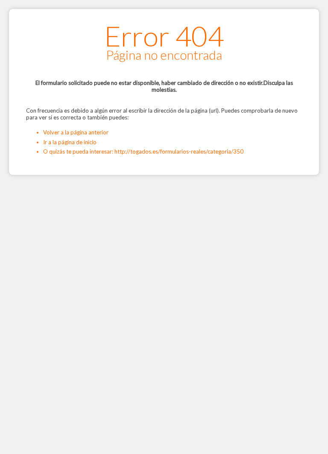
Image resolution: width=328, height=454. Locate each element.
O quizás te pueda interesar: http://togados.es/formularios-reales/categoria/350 (143, 151)
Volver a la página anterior (75, 132)
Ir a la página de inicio (70, 142)
